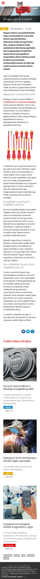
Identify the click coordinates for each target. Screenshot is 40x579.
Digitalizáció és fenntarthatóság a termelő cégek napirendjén (20, 459)
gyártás (8, 473)
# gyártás (16, 555)
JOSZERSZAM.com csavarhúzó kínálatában (19, 102)
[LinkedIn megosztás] (32, 331)
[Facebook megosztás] (23, 331)
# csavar (6, 558)
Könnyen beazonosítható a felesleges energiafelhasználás (18, 387)
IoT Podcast (9, 545)
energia (8, 407)
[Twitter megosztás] (28, 331)
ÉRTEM (19, 577)
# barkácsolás (8, 555)
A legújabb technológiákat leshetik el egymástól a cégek (18, 525)
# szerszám (30, 555)
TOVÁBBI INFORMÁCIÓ (8, 577)
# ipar (23, 555)
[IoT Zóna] (20, 4)
